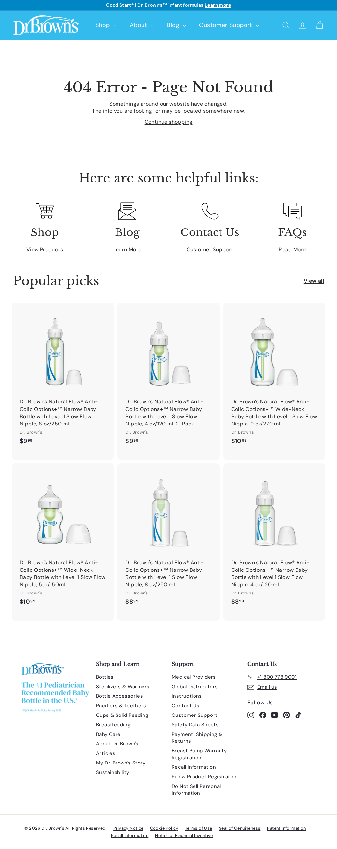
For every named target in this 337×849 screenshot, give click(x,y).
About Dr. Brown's (117, 743)
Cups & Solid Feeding (122, 715)
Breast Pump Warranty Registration (199, 754)
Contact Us (185, 705)
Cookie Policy (164, 828)
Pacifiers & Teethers (121, 705)
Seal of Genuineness (240, 828)
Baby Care (108, 734)
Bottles (105, 677)
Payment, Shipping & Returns (197, 737)
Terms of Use (198, 828)
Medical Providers (194, 677)
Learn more (218, 5)
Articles (105, 753)
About (139, 25)
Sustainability (112, 772)
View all (314, 281)
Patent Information (286, 828)
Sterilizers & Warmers (122, 686)
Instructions (187, 696)
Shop (103, 25)
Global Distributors (195, 686)
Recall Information (194, 767)
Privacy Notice (128, 828)
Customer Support (226, 25)
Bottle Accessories (119, 696)
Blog (174, 25)
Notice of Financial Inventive (184, 835)
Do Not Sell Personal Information (196, 789)
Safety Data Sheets (195, 724)
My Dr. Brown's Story (120, 763)
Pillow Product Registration (205, 776)
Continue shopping (169, 121)
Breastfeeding (113, 724)
